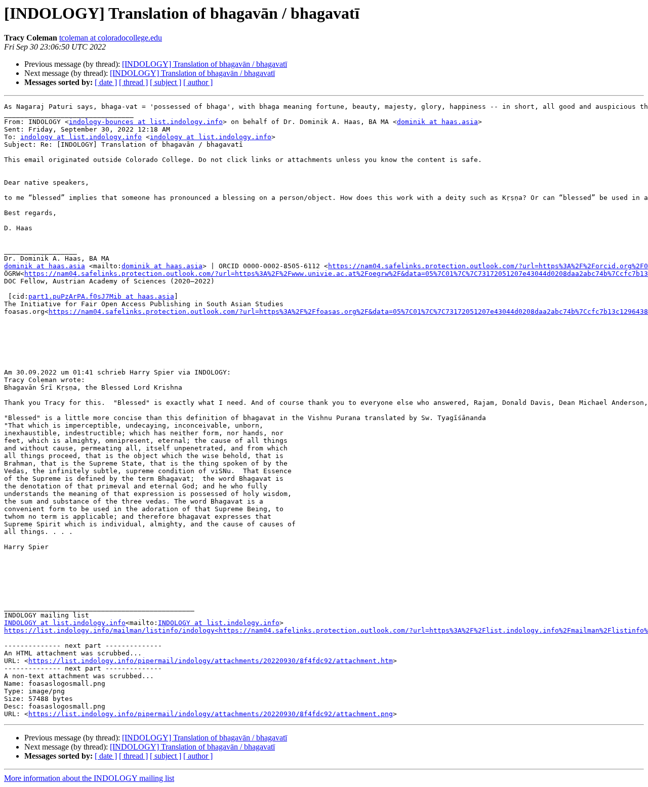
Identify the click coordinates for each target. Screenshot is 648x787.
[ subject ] (165, 82)
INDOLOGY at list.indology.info (65, 623)
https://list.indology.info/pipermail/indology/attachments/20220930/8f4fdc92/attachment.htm (210, 661)
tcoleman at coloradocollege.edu (110, 37)
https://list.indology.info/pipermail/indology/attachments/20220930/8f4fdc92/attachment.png (210, 714)
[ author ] (198, 82)
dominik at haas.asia (437, 122)
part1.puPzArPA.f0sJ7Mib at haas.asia (101, 296)
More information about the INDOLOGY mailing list (89, 778)
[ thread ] (133, 82)
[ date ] (106, 82)
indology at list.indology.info (81, 137)
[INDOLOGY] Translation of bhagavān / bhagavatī (204, 64)
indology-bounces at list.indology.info (146, 122)
